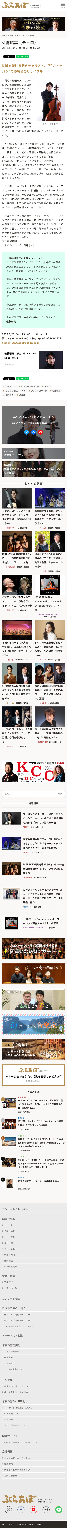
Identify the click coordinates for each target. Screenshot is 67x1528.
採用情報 (8, 1463)
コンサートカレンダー (15, 1209)
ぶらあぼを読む (11, 1345)
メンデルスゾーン (39, 390)
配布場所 (8, 1357)
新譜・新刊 (9, 1254)
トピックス (9, 1236)
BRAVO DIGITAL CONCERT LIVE (20, 1442)
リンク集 (7, 1380)
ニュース (8, 1225)
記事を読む (8, 1219)
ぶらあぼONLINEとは (15, 1401)
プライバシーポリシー (15, 1425)
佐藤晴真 (56, 390)
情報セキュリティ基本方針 (17, 1469)
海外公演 (8, 1260)
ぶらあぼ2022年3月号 (15, 390)
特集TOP (8, 1282)
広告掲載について (12, 1413)
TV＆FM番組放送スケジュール (19, 1326)
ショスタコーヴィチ (30, 386)
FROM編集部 (10, 1266)
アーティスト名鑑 (12, 1335)
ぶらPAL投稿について (14, 1369)
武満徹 (22, 395)
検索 (60, 793)
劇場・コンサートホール (16, 1386)
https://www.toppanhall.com (20, 342)
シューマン (10, 386)
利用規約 (8, 1419)
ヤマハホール (10, 1288)
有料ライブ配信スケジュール (18, 1320)
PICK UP (25, 48)
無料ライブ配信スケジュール (18, 1314)
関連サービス (10, 1436)
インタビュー (10, 1248)
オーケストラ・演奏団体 (16, 1392)
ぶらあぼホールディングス (17, 1457)
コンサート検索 (11, 1298)
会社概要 (7, 1451)
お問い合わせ (10, 1475)
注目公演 (36, 48)
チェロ (47, 386)
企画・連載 (9, 1231)
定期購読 (8, 1363)
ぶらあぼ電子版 (11, 1351)
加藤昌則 (9, 395)
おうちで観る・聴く (14, 1308)
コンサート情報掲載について (18, 1407)
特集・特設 (8, 1276)
